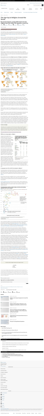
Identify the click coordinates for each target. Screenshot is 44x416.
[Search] (42, 5)
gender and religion (12, 249)
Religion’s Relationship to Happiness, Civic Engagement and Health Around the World (18, 304)
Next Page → (14, 267)
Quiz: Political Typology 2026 (7, 328)
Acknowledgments (5, 356)
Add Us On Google (3, 27)
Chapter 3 (17, 253)
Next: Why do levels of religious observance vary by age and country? (14, 262)
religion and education (18, 249)
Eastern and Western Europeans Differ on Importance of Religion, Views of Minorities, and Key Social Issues (18, 310)
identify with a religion (12, 34)
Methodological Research (4, 389)
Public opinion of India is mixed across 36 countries (11, 338)
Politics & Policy (3, 368)
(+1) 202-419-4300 (3, 366)
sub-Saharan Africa (6, 224)
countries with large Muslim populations (21, 224)
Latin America (3, 225)
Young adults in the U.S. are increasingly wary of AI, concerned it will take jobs (14, 336)
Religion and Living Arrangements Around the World (19, 298)
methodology (26, 254)
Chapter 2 (25, 252)
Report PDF (4, 341)
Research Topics (4, 8)
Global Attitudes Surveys (15, 223)
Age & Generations (3, 286)
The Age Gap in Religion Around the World (8, 353)
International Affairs (3, 370)
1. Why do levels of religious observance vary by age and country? (11, 354)
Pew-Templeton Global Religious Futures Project (11, 286)
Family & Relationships (4, 380)
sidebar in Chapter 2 (10, 65)
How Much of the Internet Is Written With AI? (10, 330)
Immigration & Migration (4, 372)
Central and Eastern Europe (13, 225)
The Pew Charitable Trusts (12, 410)
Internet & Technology (4, 385)
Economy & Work (3, 382)
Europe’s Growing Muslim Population (17, 321)
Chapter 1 (19, 64)
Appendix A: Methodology (6, 357)
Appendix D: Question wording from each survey (9, 346)
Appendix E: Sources (5, 348)
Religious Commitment (20, 286)
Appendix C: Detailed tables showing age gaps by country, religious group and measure (14, 344)
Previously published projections (5, 181)
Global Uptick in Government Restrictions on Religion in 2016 (18, 316)
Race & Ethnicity (3, 374)
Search (28, 4)
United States (8, 225)
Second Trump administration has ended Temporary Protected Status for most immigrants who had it (14, 333)
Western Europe (21, 225)
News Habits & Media (4, 387)
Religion (2, 375)
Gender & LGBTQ (3, 379)
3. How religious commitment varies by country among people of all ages (12, 355)
